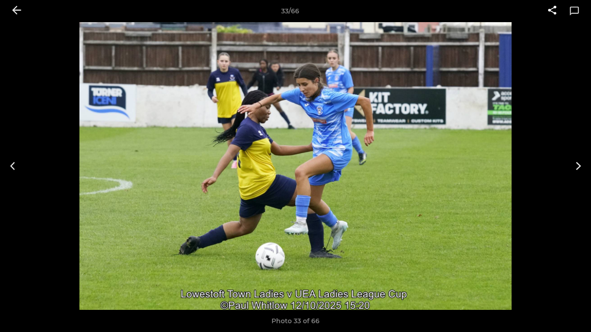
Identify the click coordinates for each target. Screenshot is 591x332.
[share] (552, 11)
